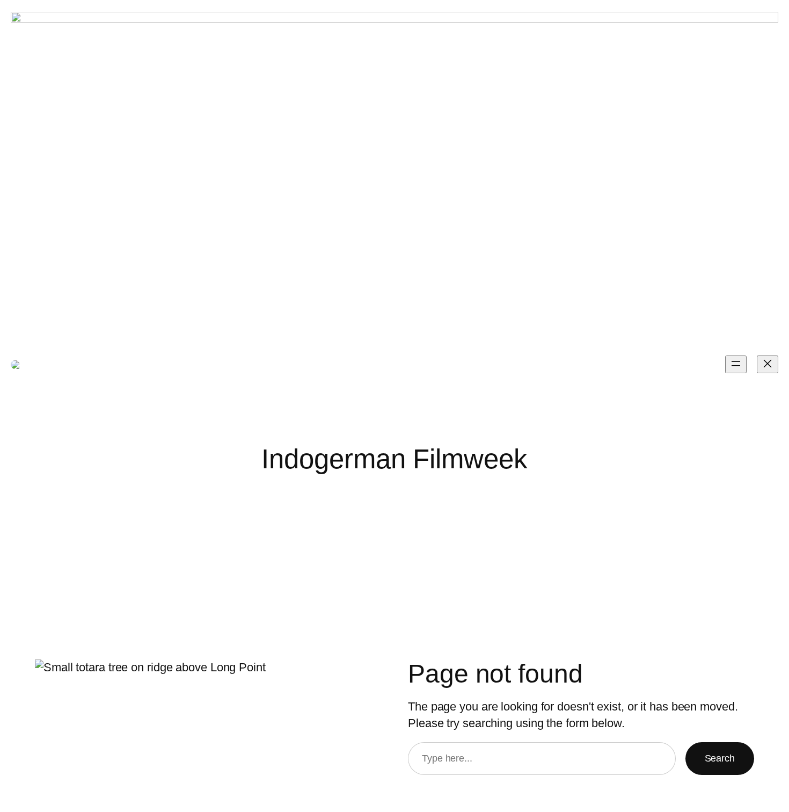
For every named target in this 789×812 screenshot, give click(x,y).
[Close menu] (767, 364)
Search (720, 758)
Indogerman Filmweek (191, 364)
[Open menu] (736, 364)
